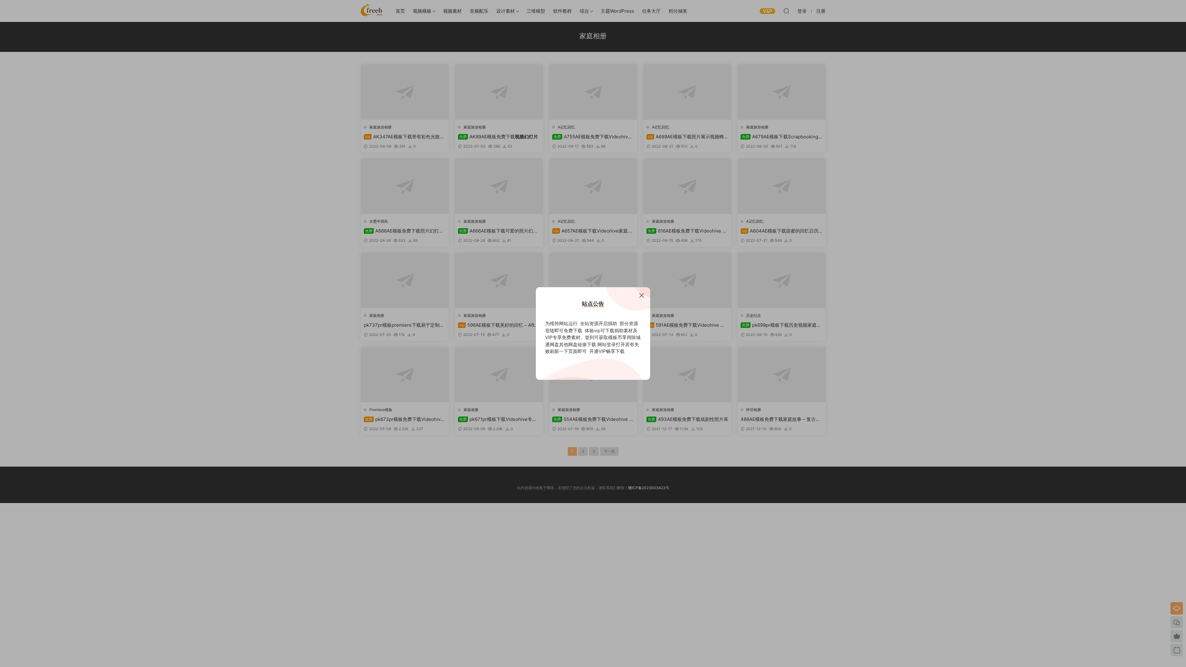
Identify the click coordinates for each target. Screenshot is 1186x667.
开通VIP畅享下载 (607, 351)
